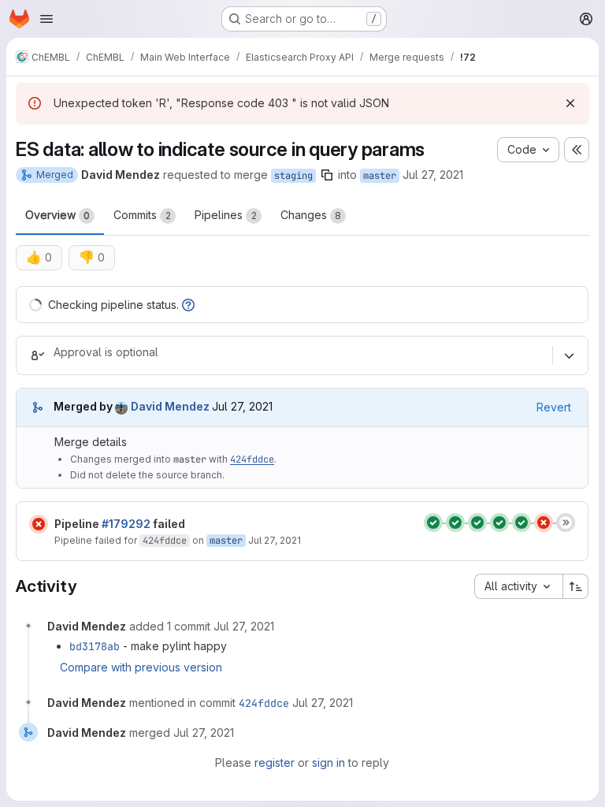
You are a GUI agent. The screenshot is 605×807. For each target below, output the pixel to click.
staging (293, 175)
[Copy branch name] (326, 174)
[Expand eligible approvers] (568, 355)
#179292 (126, 523)
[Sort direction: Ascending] (575, 586)
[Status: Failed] (38, 524)
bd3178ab (94, 646)
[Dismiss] (570, 103)
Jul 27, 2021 (433, 174)
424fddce (252, 459)
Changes (310, 214)
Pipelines (226, 214)
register (274, 762)
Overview (57, 214)
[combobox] (518, 586)
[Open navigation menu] (46, 19)
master (379, 175)
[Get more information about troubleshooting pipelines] (188, 304)
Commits (142, 214)
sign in (328, 762)
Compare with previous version (141, 667)
